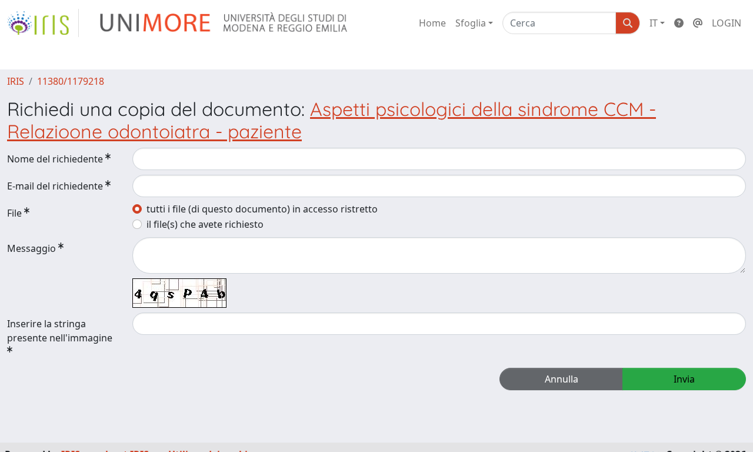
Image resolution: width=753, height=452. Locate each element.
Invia (684, 379)
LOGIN (726, 22)
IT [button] (653, 22)
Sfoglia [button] (470, 22)
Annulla (561, 379)
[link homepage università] (224, 23)
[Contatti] (697, 23)
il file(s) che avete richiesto (205, 224)
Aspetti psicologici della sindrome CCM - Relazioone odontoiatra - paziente (331, 120)
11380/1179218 (70, 81)
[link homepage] (43, 23)
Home (432, 22)
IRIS (15, 81)
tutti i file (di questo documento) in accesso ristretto (262, 208)
